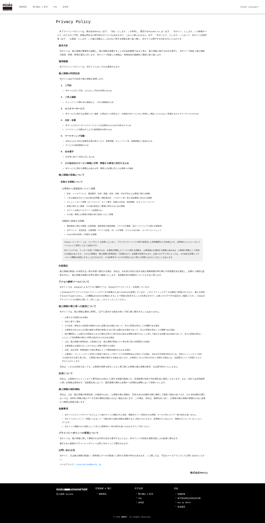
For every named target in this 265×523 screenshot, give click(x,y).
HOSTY (124, 517)
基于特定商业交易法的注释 (189, 498)
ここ (101, 300)
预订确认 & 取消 (40, 7)
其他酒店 (181, 507)
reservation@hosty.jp (88, 464)
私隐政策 (181, 494)
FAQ (55, 7)
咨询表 (65, 7)
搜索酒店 (23, 7)
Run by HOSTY (184, 502)
